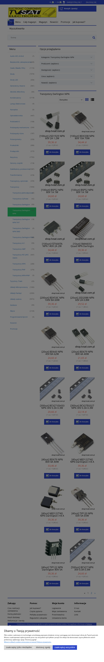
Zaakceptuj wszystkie (65, 647)
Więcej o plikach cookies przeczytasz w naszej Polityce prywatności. (27, 642)
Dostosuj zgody (43, 647)
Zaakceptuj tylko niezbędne (19, 647)
